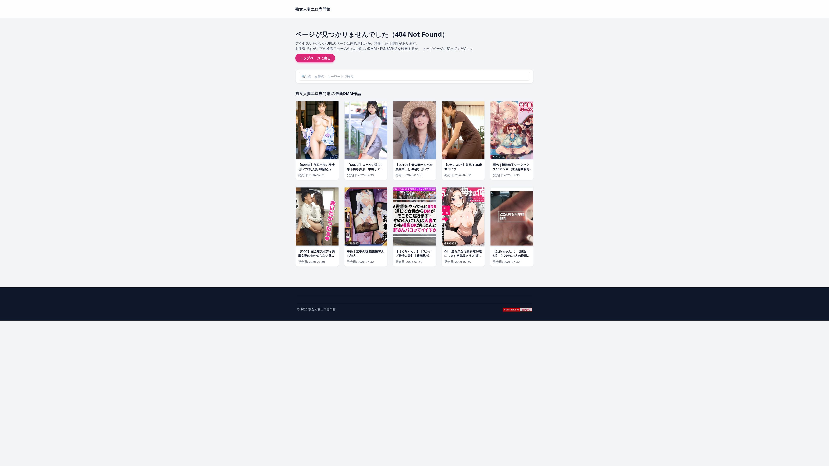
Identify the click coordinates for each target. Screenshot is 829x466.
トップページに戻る (315, 58)
